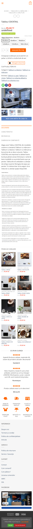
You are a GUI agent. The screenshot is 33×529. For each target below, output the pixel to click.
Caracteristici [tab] (7, 132)
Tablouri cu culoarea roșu (10, 80)
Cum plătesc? (6, 472)
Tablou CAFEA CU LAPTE (6, 317)
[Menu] (2, 3)
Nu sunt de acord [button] (20, 525)
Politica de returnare (8, 451)
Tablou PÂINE (5, 293)
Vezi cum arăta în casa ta (16, 119)
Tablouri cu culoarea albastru (16, 78)
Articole (4, 440)
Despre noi (5, 429)
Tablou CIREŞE (5, 270)
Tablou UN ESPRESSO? (24, 342)
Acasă (6, 11)
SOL (2, 482)
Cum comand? (6, 468)
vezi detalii (24, 522)
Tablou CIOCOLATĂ (23, 270)
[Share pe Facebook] (6, 85)
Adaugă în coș (18, 50)
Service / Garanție (7, 454)
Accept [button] (10, 525)
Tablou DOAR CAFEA (23, 293)
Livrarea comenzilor (8, 475)
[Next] (28, 98)
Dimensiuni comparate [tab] (10, 140)
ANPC (3, 479)
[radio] (5, 40)
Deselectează (28, 36)
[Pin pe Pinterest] (9, 85)
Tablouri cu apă (13, 76)
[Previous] (4, 98)
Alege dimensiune (7, 37)
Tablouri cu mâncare (19, 11)
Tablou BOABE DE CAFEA (22, 317)
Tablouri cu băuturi (16, 13)
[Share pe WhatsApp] (3, 85)
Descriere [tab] (5, 128)
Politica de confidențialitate (10, 436)
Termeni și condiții (7, 433)
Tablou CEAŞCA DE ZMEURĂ (7, 342)
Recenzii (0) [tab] (5, 136)
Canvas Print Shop (16, 3)
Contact (4, 465)
